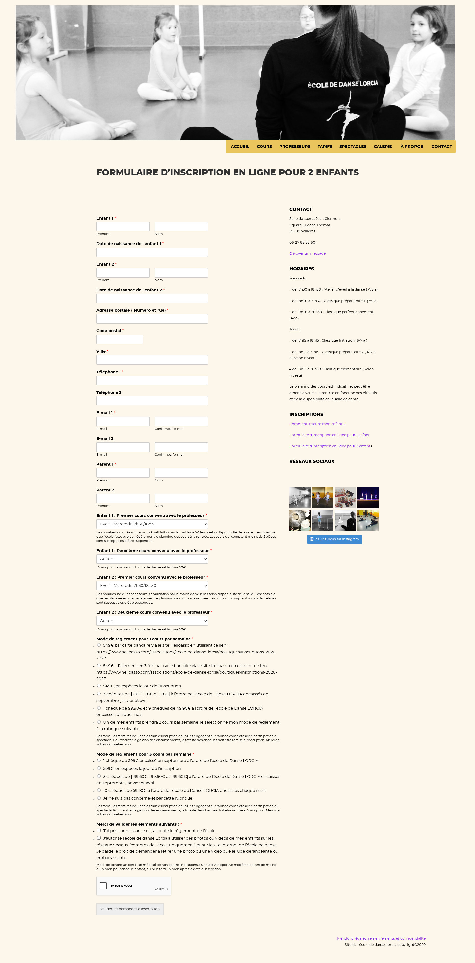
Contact (441, 147)
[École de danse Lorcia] (235, 72)
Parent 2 (105, 490)
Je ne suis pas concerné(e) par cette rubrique (147, 798)
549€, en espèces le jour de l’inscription (142, 686)
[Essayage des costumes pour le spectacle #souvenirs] (322, 497)
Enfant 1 (106, 218)
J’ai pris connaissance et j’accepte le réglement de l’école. (159, 831)
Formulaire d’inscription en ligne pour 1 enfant (329, 435)
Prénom (103, 234)
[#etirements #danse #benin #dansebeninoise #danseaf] (368, 520)
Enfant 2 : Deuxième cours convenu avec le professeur (154, 612)
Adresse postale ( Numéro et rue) (132, 310)
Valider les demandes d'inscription (130, 909)
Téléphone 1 (109, 372)
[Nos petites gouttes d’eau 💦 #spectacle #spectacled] (368, 497)
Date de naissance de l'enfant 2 (130, 290)
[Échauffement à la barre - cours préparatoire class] (300, 497)
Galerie (383, 147)
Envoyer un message (307, 253)
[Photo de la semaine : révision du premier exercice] (322, 520)
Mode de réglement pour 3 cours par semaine (145, 754)
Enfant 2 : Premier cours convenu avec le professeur (152, 577)
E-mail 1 (105, 413)
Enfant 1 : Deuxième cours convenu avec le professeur (154, 551)
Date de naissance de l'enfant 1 (130, 244)
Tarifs (325, 147)
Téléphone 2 (108, 393)
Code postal (110, 331)
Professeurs (294, 147)
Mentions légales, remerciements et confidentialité (381, 938)
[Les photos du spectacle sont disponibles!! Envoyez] (345, 497)
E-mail (101, 429)
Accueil (239, 147)
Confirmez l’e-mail (169, 429)
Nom (159, 234)
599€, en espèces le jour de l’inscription (142, 769)
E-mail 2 (104, 439)
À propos (411, 147)
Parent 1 (106, 464)
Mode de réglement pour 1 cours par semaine (144, 639)
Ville (102, 352)
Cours (264, 147)
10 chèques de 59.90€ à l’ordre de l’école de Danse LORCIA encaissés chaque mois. (184, 791)
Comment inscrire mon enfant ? (317, 424)
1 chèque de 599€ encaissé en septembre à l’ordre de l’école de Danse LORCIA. (181, 761)
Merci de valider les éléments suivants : (139, 824)
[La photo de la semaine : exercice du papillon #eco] (345, 520)
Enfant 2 (106, 264)
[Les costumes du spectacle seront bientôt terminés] (300, 520)
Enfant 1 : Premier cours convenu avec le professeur (151, 516)
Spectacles (352, 147)
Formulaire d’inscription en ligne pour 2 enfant (329, 446)
